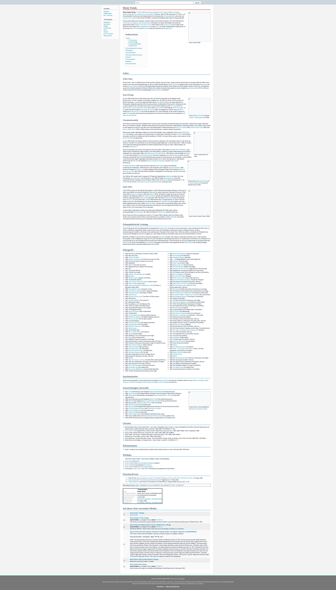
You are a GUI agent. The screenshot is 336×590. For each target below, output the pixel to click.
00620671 (167, 485)
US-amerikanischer (139, 14)
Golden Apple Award (134, 414)
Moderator (164, 180)
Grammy (131, 406)
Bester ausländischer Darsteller (156, 161)
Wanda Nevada (177, 354)
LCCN (150, 485)
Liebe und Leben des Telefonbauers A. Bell (141, 285)
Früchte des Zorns (128, 23)
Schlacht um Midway (136, 194)
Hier (120, 581)
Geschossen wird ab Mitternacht (182, 293)
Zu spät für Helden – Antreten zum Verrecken (186, 294)
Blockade (131, 276)
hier (114, 581)
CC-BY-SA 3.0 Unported (177, 579)
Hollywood (192, 88)
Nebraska (157, 12)
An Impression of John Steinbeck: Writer (184, 285)
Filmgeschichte (163, 228)
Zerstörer (179, 134)
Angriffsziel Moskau (130, 165)
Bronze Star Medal (128, 138)
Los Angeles (175, 12)
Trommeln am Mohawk (135, 291)
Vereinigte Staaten (157, 499)
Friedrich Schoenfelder (135, 382)
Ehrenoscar (167, 25)
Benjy (130, 337)
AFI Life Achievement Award (137, 408)
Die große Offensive (178, 341)
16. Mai (139, 12)
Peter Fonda (145, 28)
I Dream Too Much (134, 257)
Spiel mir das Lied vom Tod (143, 25)
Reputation (162, 237)
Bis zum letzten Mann (129, 129)
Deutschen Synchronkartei (145, 467)
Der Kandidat (176, 255)
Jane (158, 102)
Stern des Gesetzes (134, 352)
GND (137, 485)
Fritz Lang (173, 106)
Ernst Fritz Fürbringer (163, 382)
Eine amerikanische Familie (181, 358)
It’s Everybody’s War (134, 315)
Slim (130, 268)
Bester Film (152, 399)
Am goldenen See (145, 26)
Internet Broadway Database (145, 463)
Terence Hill (144, 198)
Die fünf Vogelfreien (178, 274)
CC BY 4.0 (159, 520)
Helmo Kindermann (148, 382)
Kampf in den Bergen (135, 259)
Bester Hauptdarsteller (155, 391)
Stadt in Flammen (178, 352)
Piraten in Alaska (133, 278)
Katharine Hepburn (151, 203)
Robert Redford (169, 198)
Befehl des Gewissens (135, 326)
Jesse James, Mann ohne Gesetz (138, 108)
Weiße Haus (162, 212)
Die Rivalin (176, 311)
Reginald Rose (173, 155)
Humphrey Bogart (193, 183)
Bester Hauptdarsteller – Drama (163, 395)
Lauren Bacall (203, 181)
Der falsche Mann (160, 153)
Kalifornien (126, 14)
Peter (163, 102)
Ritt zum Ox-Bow (181, 127)
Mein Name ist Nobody (148, 196)
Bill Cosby (176, 289)
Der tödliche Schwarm (179, 347)
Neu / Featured (108, 15)
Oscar (158, 26)
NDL (162, 485)
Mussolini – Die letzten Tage (181, 315)
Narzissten (133, 146)
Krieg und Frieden (134, 347)
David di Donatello (134, 404)
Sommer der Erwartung (179, 253)
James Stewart (133, 86)
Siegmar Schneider (198, 380)
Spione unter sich (178, 265)
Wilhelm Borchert (163, 380)
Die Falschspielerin (134, 300)
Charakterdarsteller (169, 16)
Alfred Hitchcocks (150, 153)
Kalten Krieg (159, 165)
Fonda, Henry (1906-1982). (140, 468)
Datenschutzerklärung (172, 587)
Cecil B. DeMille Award (135, 410)
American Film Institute (129, 18)
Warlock (131, 358)
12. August (164, 12)
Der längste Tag (133, 367)
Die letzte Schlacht (174, 167)
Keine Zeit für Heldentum (179, 149)
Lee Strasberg (150, 242)
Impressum (160, 587)
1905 (143, 12)
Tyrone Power (159, 108)
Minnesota (204, 84)
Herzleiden (174, 217)
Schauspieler (149, 14)
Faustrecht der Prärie (197, 127)
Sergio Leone (140, 169)
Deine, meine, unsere (179, 278)
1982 (169, 12)
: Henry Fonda (132, 459)
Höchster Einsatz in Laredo (180, 268)
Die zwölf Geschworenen (143, 23)
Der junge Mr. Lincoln (148, 109)
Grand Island (149, 12)
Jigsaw (131, 334)
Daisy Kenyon (133, 328)
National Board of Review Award (152, 416)
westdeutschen (169, 178)
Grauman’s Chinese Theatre (199, 409)
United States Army (142, 182)
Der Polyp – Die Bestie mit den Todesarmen (185, 330)
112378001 (178, 485)
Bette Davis (198, 115)
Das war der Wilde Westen (136, 369)
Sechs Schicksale (134, 311)
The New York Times (186, 478)
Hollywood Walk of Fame (144, 403)
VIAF (173, 485)
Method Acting (127, 242)
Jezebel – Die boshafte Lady (197, 117)
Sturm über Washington (135, 365)
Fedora (175, 345)
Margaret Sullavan (156, 90)
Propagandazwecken (156, 182)
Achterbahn (176, 337)
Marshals (168, 176)
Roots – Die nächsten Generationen (183, 348)
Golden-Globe (174, 161)
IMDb (137, 461)
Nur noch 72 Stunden (179, 276)
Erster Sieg (176, 263)
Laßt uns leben (133, 283)
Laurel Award (132, 393)
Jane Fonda (135, 28)
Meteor (152, 194)
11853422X (142, 485)
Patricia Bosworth (134, 482)
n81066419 (155, 485)
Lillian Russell (132, 294)
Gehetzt (131, 265)
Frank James (176, 108)
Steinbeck (180, 109)
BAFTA (135, 161)
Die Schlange (177, 308)
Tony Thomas (129, 431)
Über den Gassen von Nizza (137, 360)
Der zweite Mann (135, 178)
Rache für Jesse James (135, 296)
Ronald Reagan (138, 212)
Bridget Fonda (168, 28)
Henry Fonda (128, 461)
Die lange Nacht (133, 324)
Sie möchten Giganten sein (180, 302)
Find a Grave (147, 465)
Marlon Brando (175, 84)
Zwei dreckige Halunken (180, 296)
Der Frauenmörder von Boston (181, 280)
